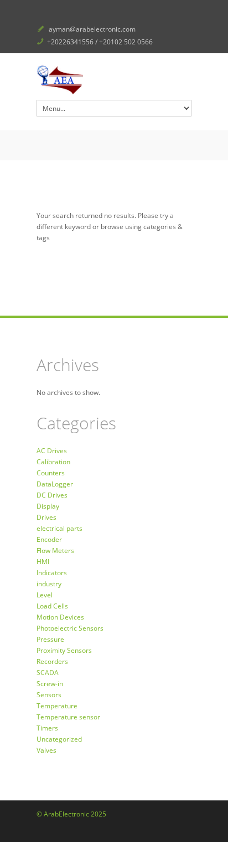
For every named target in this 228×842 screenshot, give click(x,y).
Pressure (50, 639)
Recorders (52, 661)
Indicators (52, 572)
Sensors (49, 694)
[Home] (114, 79)
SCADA (48, 672)
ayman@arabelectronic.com (92, 29)
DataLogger (55, 484)
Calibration (53, 461)
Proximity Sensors (64, 650)
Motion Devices (60, 617)
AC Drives (52, 450)
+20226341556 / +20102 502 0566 (100, 42)
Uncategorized (59, 739)
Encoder (49, 539)
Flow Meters (55, 550)
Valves (46, 750)
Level (45, 595)
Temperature (57, 706)
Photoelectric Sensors (70, 628)
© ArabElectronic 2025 (71, 814)
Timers (47, 728)
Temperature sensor (68, 717)
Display (48, 506)
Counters (51, 473)
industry (49, 584)
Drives (46, 517)
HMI (43, 561)
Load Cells (52, 606)
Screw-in (50, 683)
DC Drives (52, 495)
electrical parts (59, 528)
